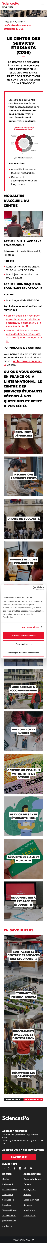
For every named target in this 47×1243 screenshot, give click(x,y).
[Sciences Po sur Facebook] (14, 1168)
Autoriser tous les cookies (24, 635)
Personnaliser (22, 644)
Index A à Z (7, 1184)
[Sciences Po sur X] (9, 1168)
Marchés (6, 1205)
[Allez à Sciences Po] (15, 1119)
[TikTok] (25, 1168)
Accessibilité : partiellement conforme (9, 1220)
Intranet (27, 1194)
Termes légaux (9, 1210)
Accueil (8, 21)
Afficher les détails (30, 627)
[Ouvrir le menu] (43, 5)
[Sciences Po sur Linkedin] (4, 1168)
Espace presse (9, 1189)
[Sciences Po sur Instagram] (20, 1168)
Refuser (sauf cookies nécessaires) (23, 653)
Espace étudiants (32, 1179)
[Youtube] (30, 1168)
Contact (6, 1179)
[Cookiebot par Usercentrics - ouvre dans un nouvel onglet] (33, 588)
